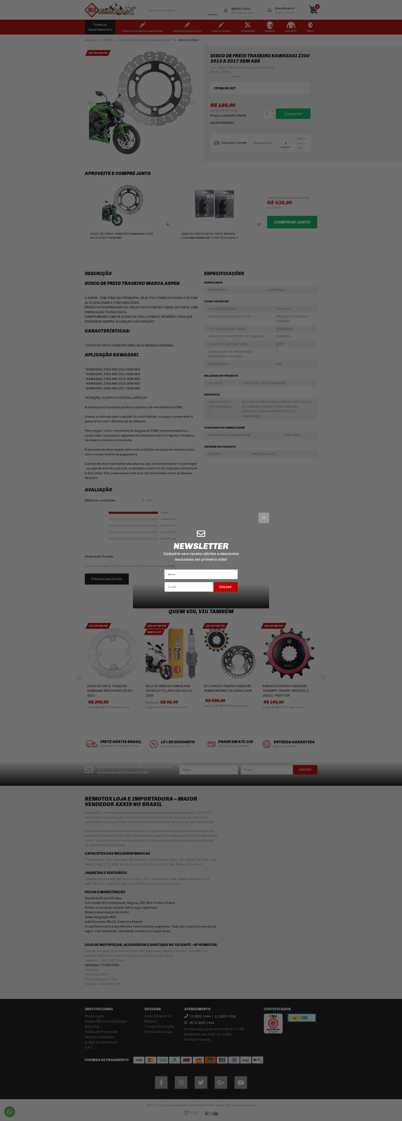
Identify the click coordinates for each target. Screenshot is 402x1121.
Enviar (225, 587)
